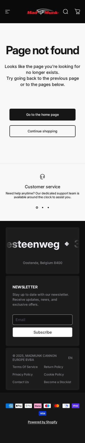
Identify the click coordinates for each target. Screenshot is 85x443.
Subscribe (43, 332)
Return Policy (53, 367)
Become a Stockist (57, 382)
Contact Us (21, 382)
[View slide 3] (48, 207)
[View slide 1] (37, 207)
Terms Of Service (25, 367)
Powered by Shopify (42, 422)
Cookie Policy (54, 374)
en (70, 358)
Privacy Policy (23, 374)
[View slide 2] (42, 207)
